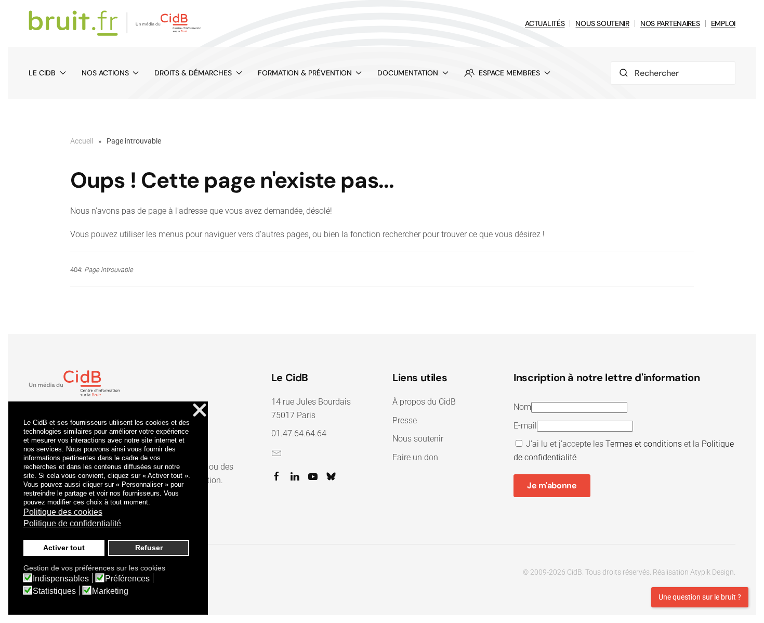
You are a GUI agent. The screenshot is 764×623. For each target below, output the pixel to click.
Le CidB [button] (42, 72)
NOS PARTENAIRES (670, 23)
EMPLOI (723, 23)
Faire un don (415, 457)
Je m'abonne (551, 485)
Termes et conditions (643, 444)
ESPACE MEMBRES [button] (509, 72)
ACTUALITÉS (544, 23)
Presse (404, 420)
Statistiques (54, 591)
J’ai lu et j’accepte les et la (623, 450)
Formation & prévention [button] (305, 72)
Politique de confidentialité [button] (72, 523)
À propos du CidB (424, 402)
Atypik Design (712, 572)
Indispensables (61, 579)
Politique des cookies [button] (62, 512)
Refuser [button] (149, 547)
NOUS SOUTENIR (602, 23)
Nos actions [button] (105, 72)
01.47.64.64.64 (298, 433)
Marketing (110, 591)
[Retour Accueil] (117, 23)
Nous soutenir (417, 439)
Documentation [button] (407, 72)
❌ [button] (199, 410)
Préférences (127, 579)
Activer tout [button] (64, 547)
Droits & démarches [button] (193, 72)
